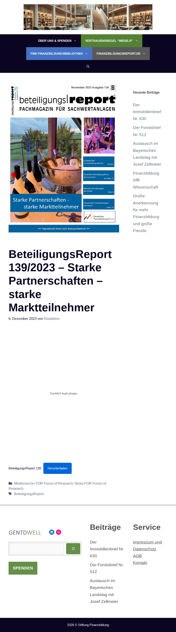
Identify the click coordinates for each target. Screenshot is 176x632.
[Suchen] (73, 548)
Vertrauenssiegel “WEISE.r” (109, 40)
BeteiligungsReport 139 (25, 468)
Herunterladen (57, 468)
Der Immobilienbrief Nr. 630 (147, 112)
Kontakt (140, 562)
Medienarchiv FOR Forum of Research (43, 483)
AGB (137, 556)
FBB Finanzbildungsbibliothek (56, 53)
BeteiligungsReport (29, 494)
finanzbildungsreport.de (118, 53)
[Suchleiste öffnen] (88, 66)
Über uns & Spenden (54, 40)
